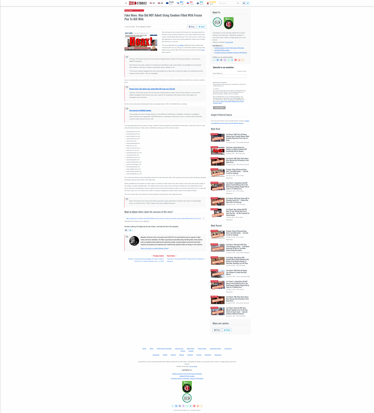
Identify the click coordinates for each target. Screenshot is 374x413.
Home (144, 348)
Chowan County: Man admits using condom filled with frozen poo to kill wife (152, 89)
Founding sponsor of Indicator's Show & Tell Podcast (230, 52)
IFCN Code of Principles (164, 348)
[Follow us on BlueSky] (217, 60)
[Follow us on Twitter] (232, 60)
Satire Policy (190, 348)
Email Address (218, 73)
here (202, 50)
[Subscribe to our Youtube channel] (235, 60)
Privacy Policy (202, 348)
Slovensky (208, 355)
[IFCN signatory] (187, 387)
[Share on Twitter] (130, 230)
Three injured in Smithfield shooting (140, 110)
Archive (183, 351)
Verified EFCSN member (222, 50)
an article (180, 45)
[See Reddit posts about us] (239, 60)
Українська (218, 355)
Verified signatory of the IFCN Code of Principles (229, 48)
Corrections (228, 348)
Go (238, 3)
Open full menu (126, 3)
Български (156, 355)
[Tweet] (248, 3)
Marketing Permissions (220, 82)
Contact (191, 351)
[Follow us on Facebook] (221, 60)
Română (190, 355)
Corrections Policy (215, 348)
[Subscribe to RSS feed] (242, 60)
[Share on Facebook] (126, 230)
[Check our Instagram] (224, 60)
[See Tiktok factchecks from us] (214, 60)
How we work (179, 348)
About (151, 348)
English (165, 355)
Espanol (173, 355)
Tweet (202, 26)
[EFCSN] (187, 398)
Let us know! (229, 42)
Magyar (181, 355)
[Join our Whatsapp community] (228, 60)
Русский (198, 355)
